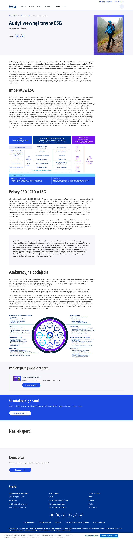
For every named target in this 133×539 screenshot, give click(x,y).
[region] (66, 536)
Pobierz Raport (32, 385)
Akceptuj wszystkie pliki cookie (109, 535)
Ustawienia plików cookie (92, 535)
